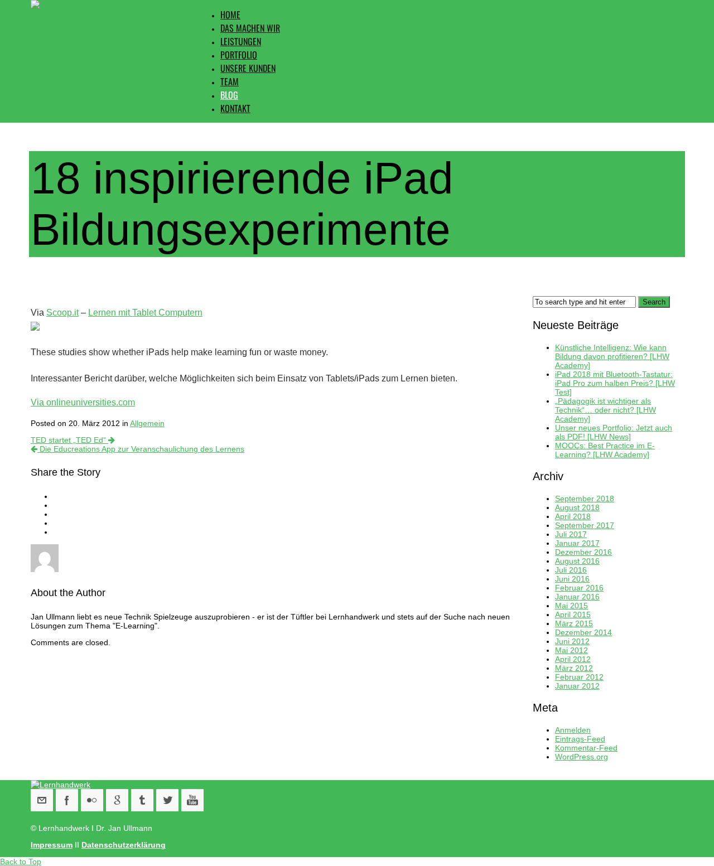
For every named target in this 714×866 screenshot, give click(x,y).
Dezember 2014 (583, 632)
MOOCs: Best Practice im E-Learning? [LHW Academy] (605, 450)
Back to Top (20, 861)
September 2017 (584, 525)
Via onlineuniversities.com (83, 402)
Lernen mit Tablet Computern (145, 312)
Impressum (52, 844)
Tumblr (142, 800)
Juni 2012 (572, 641)
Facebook (67, 800)
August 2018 (577, 507)
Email (42, 800)
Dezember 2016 (583, 552)
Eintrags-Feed (580, 738)
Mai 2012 (571, 650)
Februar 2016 (579, 587)
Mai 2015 (571, 605)
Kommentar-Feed (586, 747)
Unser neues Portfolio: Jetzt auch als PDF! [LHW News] (613, 432)
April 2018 (573, 516)
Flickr (92, 800)
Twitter (167, 800)
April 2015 (573, 614)
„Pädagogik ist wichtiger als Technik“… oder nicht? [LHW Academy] (605, 409)
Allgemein (147, 423)
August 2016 (577, 561)
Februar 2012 (579, 677)
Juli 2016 (571, 569)
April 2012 (573, 659)
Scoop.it (62, 312)
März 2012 (574, 668)
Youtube (192, 800)
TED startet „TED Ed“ (69, 440)
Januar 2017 (577, 543)
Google (117, 800)
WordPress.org (581, 756)
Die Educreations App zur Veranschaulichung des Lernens (140, 448)
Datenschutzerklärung (123, 844)
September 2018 (584, 498)
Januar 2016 (577, 596)
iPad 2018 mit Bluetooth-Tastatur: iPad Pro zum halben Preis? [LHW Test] (615, 383)
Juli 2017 (571, 534)
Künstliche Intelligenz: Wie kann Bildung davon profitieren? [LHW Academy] (612, 356)
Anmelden (573, 729)
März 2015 (574, 623)
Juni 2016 (572, 578)
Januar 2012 (577, 685)
